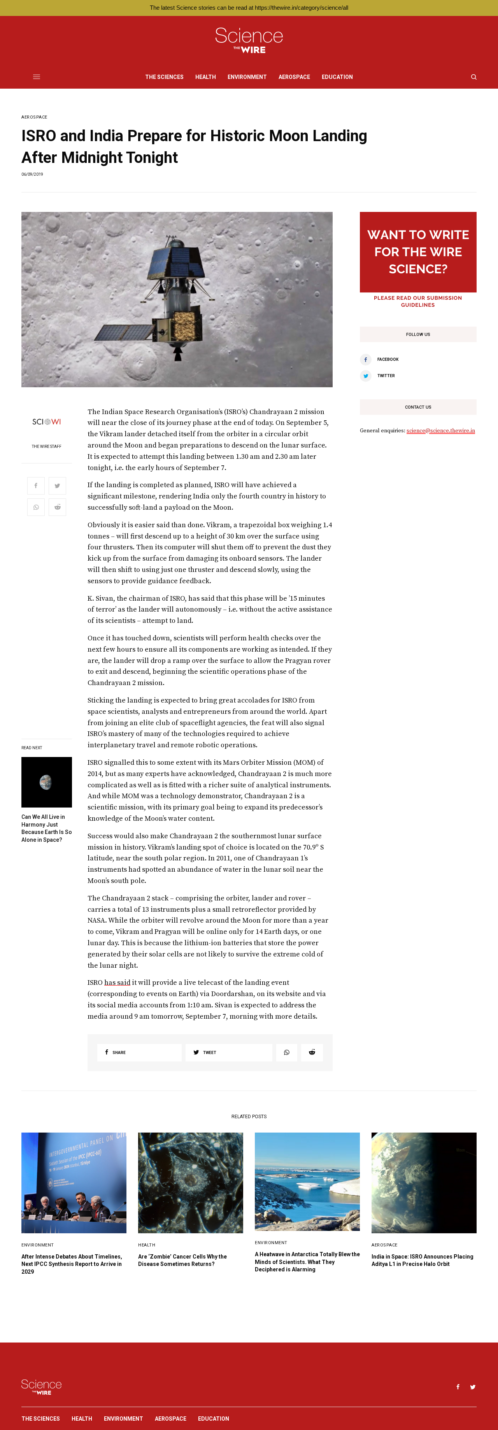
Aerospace (34, 117)
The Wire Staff (46, 447)
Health (146, 1245)
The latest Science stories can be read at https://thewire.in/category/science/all (249, 7)
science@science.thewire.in (441, 430)
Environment (37, 1245)
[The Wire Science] (249, 41)
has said (117, 982)
